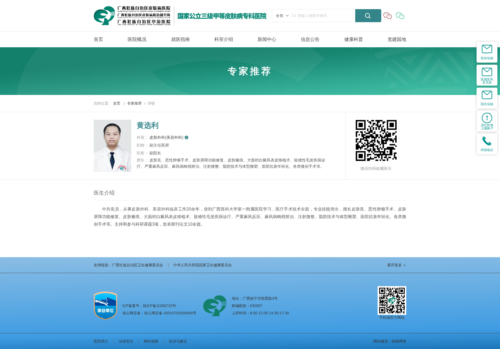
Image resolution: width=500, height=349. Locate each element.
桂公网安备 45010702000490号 (159, 313)
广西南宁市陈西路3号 (260, 298)
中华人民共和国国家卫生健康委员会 (202, 265)
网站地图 (151, 341)
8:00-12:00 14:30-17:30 (269, 313)
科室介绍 (223, 39)
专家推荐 (134, 103)
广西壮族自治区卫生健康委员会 (137, 265)
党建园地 (397, 39)
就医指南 (180, 39)
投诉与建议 (178, 341)
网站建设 (380, 341)
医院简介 (101, 341)
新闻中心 (267, 39)
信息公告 (310, 39)
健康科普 (353, 39)
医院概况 (137, 39)
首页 (98, 39)
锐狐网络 (399, 341)
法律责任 (126, 341)
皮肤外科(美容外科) (169, 137)
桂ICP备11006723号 (149, 306)
